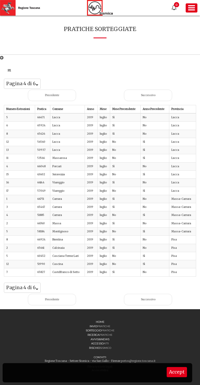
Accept (177, 372)
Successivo (148, 95)
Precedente (52, 95)
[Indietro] (2, 58)
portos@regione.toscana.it (138, 361)
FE (9, 70)
